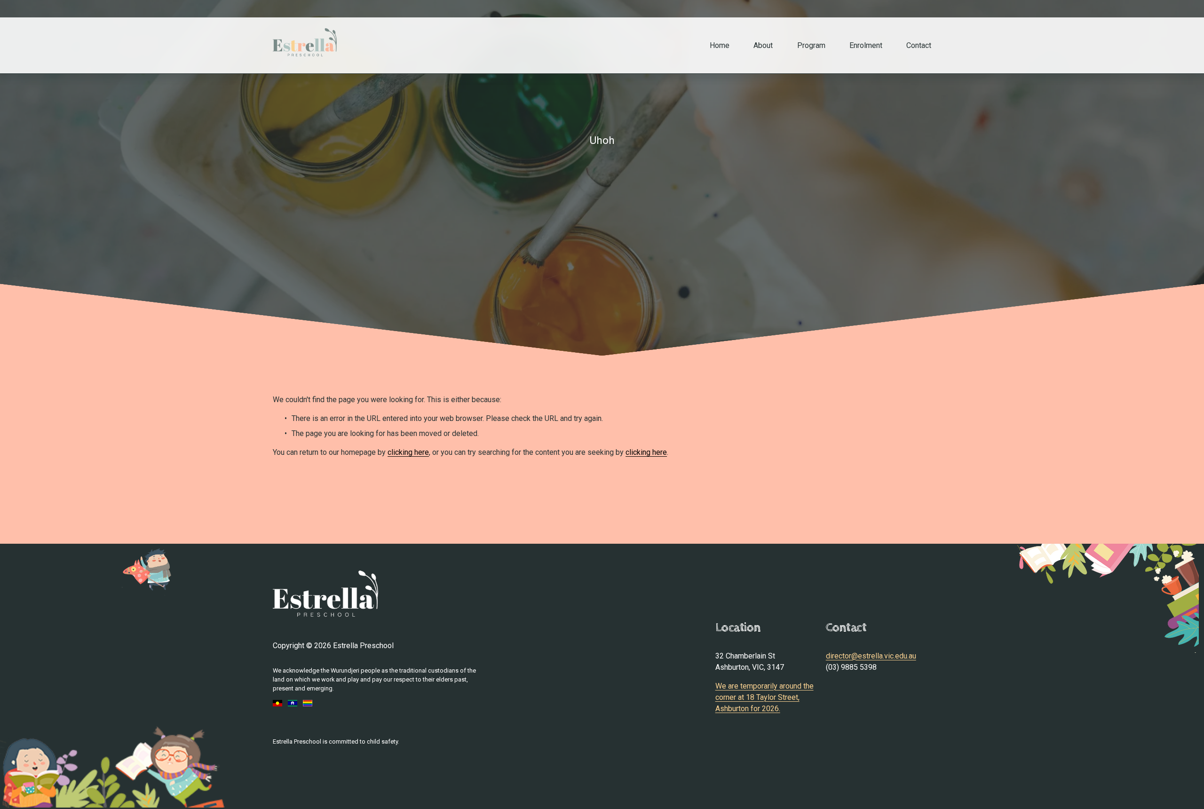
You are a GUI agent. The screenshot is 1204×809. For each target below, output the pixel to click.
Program (811, 45)
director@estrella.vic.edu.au (871, 655)
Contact (918, 45)
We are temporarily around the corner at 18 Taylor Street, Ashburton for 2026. (764, 697)
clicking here (408, 452)
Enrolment (865, 45)
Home (719, 45)
